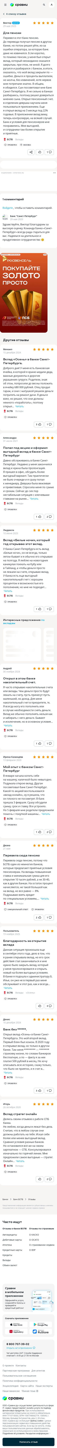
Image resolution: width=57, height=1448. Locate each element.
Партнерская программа (16, 1370)
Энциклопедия (11, 1385)
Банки (5, 1199)
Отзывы (31, 1199)
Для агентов (38, 1370)
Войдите (8, 207)
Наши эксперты (44, 1385)
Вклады (19, 411)
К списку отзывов (16, 13)
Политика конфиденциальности (20, 1380)
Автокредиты (10, 1234)
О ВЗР (32, 1249)
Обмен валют (10, 1265)
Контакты (21, 1365)
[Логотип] (28, 1398)
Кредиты (7, 1255)
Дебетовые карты (12, 1239)
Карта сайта (27, 1385)
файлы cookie (36, 1420)
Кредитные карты (12, 1249)
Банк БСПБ (18, 1199)
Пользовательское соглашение (19, 1375)
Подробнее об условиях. (14, 1433)
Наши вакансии (11, 1390)
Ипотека (7, 1244)
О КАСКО (34, 1234)
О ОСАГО (34, 1239)
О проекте (8, 1365)
